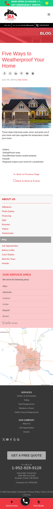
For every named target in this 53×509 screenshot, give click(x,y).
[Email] (27, 73)
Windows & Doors (26, 408)
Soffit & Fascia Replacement (26, 412)
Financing (6, 216)
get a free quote (26, 455)
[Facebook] (10, 439)
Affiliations (6, 207)
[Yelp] (14, 439)
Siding (26, 400)
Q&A (4, 220)
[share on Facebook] (4, 73)
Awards (5, 263)
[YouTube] (7, 439)
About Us (8, 199)
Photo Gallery (8, 211)
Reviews (6, 224)
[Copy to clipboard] (33, 73)
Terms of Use (47, 492)
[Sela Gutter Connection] (10, 15)
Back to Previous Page (28, 174)
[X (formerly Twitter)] (3, 439)
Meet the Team (8, 259)
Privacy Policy (34, 492)
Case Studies (8, 254)
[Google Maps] (18, 439)
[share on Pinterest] (21, 73)
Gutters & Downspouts (26, 396)
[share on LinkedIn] (16, 73)
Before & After (8, 250)
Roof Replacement (26, 404)
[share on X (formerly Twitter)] (10, 73)
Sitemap (27, 495)
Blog (4, 240)
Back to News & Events (28, 181)
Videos (5, 229)
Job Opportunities (10, 246)
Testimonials (7, 233)
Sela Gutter (23, 80)
